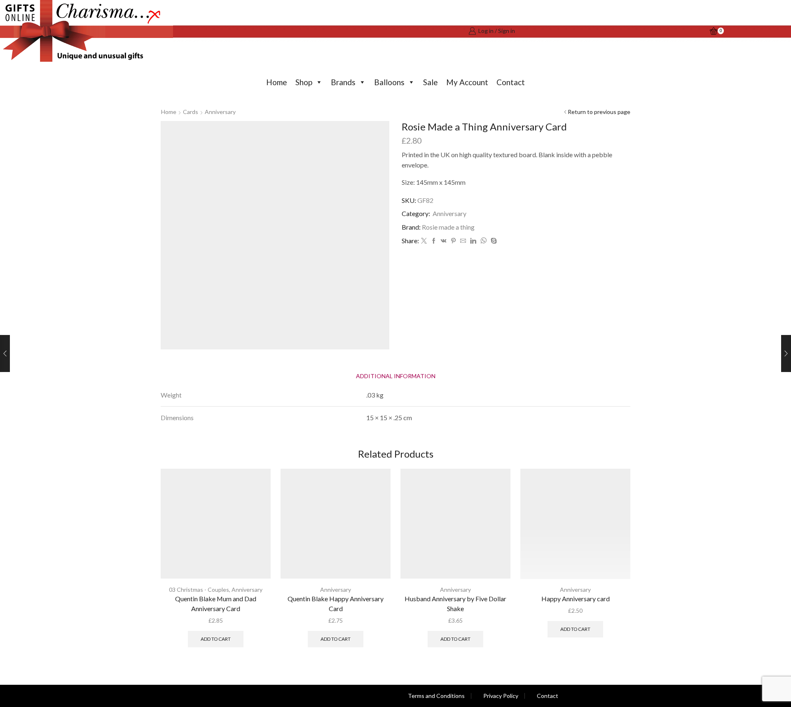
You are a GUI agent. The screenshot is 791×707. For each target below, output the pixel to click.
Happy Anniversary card (575, 598)
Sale (430, 82)
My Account (467, 82)
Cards (190, 111)
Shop (303, 82)
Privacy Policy (500, 696)
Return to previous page (599, 111)
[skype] (493, 240)
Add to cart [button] (216, 639)
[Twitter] (424, 240)
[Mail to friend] (463, 240)
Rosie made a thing (448, 227)
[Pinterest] (453, 240)
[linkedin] (473, 240)
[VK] (444, 240)
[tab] (396, 376)
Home (276, 82)
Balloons (389, 82)
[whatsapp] (483, 240)
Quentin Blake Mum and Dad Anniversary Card (215, 603)
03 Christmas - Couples (199, 589)
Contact (510, 82)
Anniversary (220, 111)
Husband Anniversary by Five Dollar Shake (455, 603)
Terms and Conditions (436, 696)
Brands (343, 82)
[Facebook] (434, 240)
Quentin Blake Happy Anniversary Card (336, 603)
